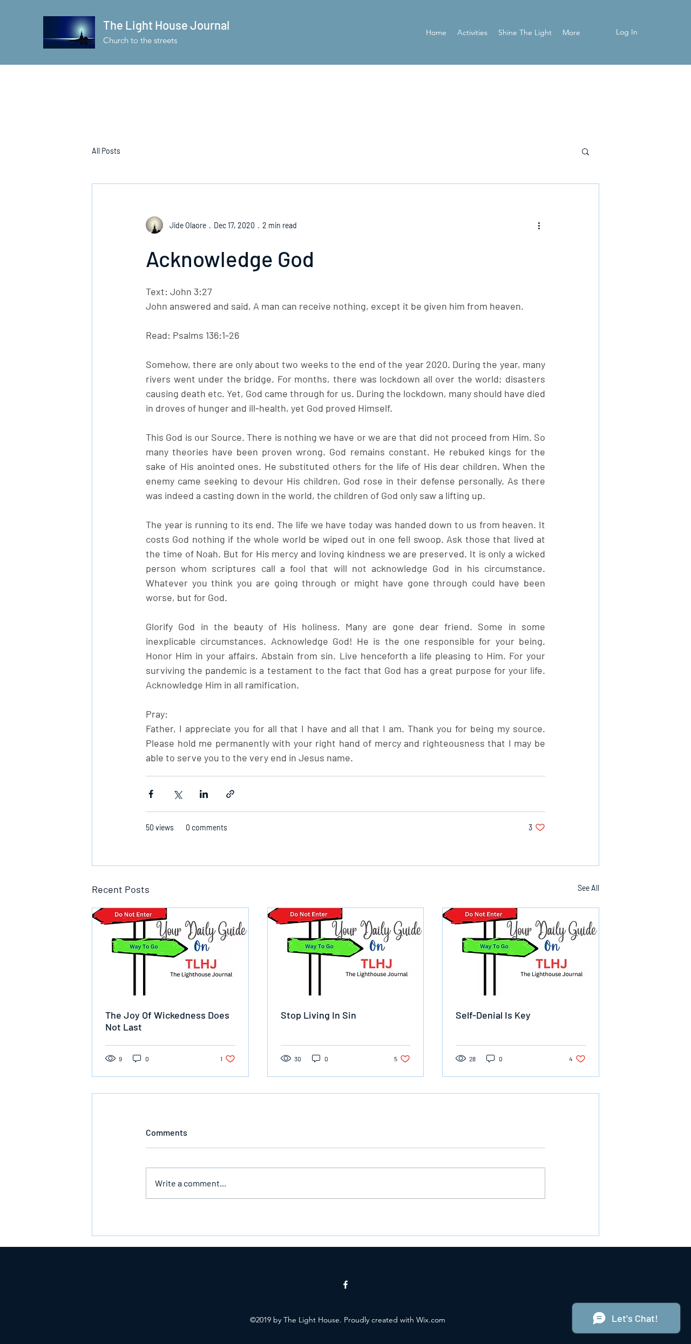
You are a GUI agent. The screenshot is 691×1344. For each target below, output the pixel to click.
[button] (585, 151)
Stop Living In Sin (318, 1015)
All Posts (106, 150)
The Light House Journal (166, 25)
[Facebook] (345, 1284)
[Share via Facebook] (151, 794)
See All (588, 887)
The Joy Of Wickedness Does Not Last (167, 1021)
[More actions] (538, 225)
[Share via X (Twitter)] (177, 794)
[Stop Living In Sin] (346, 951)
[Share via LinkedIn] (204, 794)
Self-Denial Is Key (493, 1015)
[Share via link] (230, 794)
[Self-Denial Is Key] (521, 951)
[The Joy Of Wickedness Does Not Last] (170, 951)
